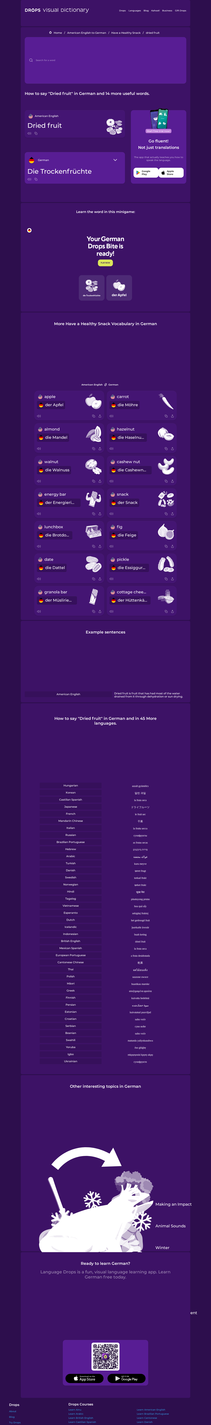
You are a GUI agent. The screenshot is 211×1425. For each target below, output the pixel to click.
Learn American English (151, 1409)
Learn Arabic (75, 1413)
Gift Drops (180, 10)
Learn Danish (145, 1422)
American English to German (86, 32)
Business (167, 10)
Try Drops (15, 1422)
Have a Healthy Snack (126, 32)
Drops (122, 10)
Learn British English (80, 1417)
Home (58, 32)
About (12, 1411)
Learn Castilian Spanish (82, 1422)
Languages (135, 10)
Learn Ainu (74, 1409)
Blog (146, 10)
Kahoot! (155, 10)
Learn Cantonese (147, 1417)
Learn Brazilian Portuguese (153, 1413)
